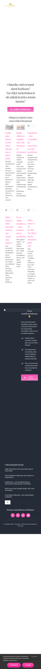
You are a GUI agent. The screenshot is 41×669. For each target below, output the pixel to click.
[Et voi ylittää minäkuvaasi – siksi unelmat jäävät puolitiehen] (20, 211)
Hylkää (28, 665)
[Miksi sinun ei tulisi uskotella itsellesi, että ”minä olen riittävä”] (9, 211)
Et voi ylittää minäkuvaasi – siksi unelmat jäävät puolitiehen (19, 496)
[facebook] (13, 515)
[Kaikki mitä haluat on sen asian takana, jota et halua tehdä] (9, 127)
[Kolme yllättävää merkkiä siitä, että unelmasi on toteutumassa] (20, 127)
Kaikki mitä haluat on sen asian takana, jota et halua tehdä (8, 145)
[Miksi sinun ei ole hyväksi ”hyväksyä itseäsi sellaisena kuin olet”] (32, 213)
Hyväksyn (14, 665)
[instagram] (18, 515)
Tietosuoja (20, 526)
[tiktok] (23, 515)
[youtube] (28, 515)
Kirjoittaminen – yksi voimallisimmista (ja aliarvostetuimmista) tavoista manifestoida (18, 483)
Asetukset (34, 656)
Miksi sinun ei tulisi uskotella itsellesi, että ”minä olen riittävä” (9, 230)
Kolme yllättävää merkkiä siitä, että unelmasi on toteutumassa (22, 142)
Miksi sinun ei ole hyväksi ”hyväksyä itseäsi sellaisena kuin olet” (32, 233)
